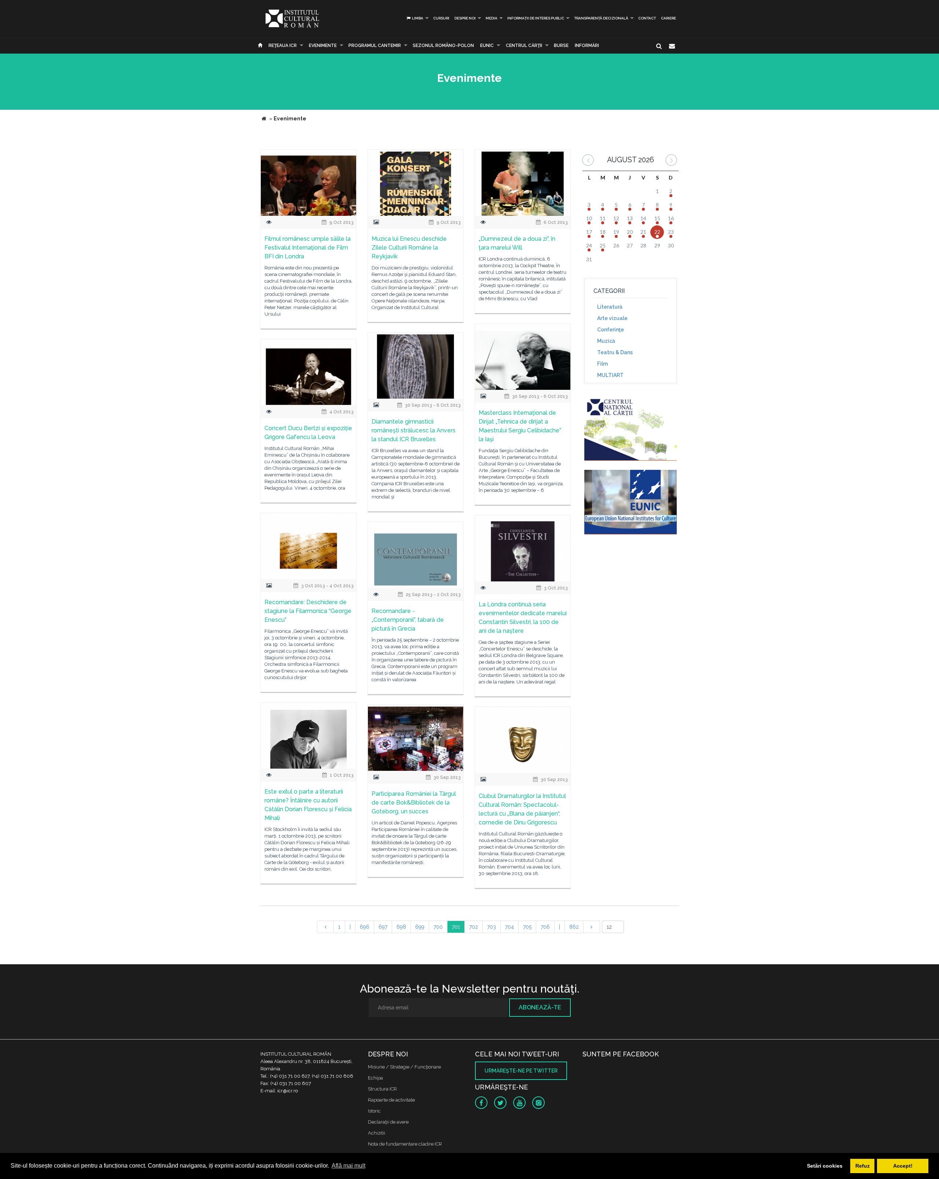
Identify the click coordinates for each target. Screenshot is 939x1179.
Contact (647, 18)
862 (574, 927)
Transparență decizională (601, 18)
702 (473, 927)
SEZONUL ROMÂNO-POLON (443, 45)
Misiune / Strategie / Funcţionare (404, 1067)
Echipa (375, 1078)
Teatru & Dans (615, 352)
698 (401, 927)
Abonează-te (540, 1007)
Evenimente (323, 45)
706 (545, 927)
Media (491, 18)
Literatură (609, 307)
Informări (587, 45)
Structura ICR (382, 1089)
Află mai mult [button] (348, 1165)
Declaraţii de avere (388, 1122)
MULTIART (610, 375)
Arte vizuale (612, 318)
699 (419, 927)
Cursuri (441, 18)
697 (383, 927)
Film (602, 364)
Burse (561, 45)
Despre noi (465, 18)
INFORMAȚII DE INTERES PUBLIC (535, 18)
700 (438, 927)
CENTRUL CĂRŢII (524, 45)
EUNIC (487, 45)
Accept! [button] (903, 1166)
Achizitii (376, 1133)
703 (491, 927)
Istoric (374, 1111)
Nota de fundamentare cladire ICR (405, 1144)
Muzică (606, 341)
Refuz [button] (862, 1166)
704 (509, 927)
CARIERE (668, 18)
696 (364, 927)
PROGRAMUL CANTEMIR (374, 45)
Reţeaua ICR (282, 45)
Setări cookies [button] (825, 1166)
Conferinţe (610, 330)
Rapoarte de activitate (391, 1100)
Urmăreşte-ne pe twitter (521, 1071)
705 (527, 927)
